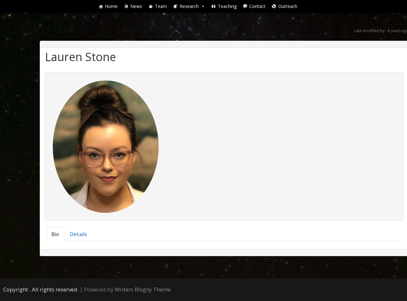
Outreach (287, 6)
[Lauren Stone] (106, 146)
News (136, 6)
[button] (203, 6)
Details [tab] (78, 234)
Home (111, 6)
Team (161, 6)
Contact (257, 6)
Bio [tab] (55, 234)
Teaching (227, 6)
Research (189, 6)
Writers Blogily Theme (143, 289)
